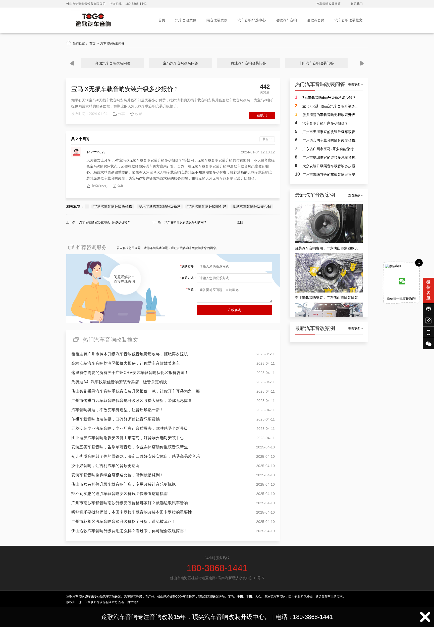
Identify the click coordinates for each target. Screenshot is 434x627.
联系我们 (357, 4)
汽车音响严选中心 (252, 20)
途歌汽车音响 (286, 20)
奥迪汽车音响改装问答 (248, 63)
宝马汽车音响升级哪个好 (206, 206)
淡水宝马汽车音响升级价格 (160, 206)
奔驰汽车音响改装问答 (112, 63)
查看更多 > (355, 85)
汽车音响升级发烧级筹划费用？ (186, 222)
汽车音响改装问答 (328, 4)
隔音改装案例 (217, 20)
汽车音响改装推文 (349, 20)
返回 (240, 222)
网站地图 (133, 602)
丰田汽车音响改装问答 (316, 63)
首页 (161, 20)
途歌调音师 (315, 20)
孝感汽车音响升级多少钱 (252, 206)
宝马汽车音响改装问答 (180, 63)
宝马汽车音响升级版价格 (112, 206)
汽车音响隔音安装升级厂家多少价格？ (104, 222)
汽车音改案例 (185, 20)
